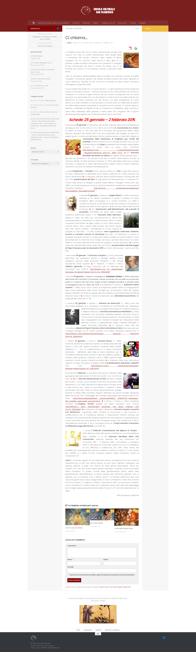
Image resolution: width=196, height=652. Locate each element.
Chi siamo (76, 23)
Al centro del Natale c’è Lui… (42, 63)
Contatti (133, 23)
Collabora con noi (108, 23)
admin (69, 43)
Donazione (88, 630)
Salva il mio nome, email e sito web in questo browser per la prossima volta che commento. (102, 575)
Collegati (142, 23)
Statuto (98, 630)
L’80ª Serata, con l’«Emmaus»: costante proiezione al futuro (43, 125)
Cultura (68, 28)
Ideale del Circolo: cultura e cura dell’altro (53, 23)
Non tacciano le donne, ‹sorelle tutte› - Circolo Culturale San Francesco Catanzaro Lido (45, 121)
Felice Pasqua (37, 56)
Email (106, 560)
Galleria (96, 23)
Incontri (78, 28)
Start (78, 630)
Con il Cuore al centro (74, 528)
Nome (70, 560)
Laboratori (86, 23)
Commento (72, 546)
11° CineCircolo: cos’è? (40, 86)
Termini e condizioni (112, 630)
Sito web (70, 567)
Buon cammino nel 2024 (41, 79)
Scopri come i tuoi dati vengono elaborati (114, 587)
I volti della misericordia (123, 528)
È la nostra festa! (96, 523)
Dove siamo (122, 23)
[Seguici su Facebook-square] (58, 28)
